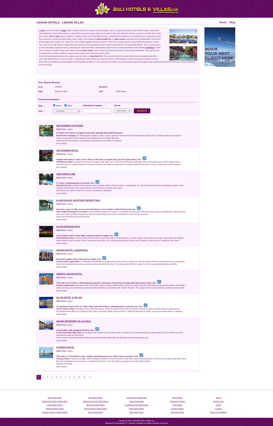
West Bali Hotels (95, 398)
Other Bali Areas (136, 412)
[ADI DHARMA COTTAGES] (46, 130)
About (218, 405)
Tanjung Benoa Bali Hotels (95, 409)
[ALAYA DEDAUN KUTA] (46, 231)
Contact (218, 409)
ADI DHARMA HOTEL (67, 150)
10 (79, 377)
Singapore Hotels (177, 401)
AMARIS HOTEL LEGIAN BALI (72, 250)
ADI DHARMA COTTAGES (69, 125)
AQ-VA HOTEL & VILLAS (69, 297)
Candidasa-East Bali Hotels (136, 405)
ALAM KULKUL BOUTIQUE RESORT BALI (78, 200)
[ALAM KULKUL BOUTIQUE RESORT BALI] (46, 205)
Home (223, 22)
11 (85, 377)
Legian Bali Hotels (55, 405)
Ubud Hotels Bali (136, 401)
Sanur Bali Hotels (95, 412)
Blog (232, 22)
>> (90, 377)
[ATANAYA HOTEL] (46, 352)
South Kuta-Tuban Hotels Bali (54, 401)
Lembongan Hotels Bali (136, 398)
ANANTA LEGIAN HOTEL (69, 274)
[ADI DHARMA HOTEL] (46, 155)
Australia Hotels (177, 412)
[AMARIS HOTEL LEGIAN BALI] (46, 255)
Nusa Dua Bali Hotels (95, 405)
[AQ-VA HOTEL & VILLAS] (46, 302)
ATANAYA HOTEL (65, 347)
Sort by (117, 105)
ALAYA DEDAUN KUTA (68, 226)
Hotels (58, 106)
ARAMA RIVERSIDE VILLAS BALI (73, 321)
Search (142, 111)
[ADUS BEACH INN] (46, 179)
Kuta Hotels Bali (54, 398)
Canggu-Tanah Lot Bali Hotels (55, 412)
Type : (41, 106)
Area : (41, 111)
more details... (62, 143)
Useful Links (218, 401)
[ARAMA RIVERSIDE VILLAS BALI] (46, 325)
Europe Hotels (177, 409)
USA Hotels (177, 405)
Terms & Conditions (218, 412)
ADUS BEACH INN (65, 174)
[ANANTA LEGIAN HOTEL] (46, 278)
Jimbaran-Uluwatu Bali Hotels (95, 401)
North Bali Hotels (136, 409)
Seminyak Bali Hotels (55, 409)
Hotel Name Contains (92, 105)
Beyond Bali (177, 398)
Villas (69, 106)
